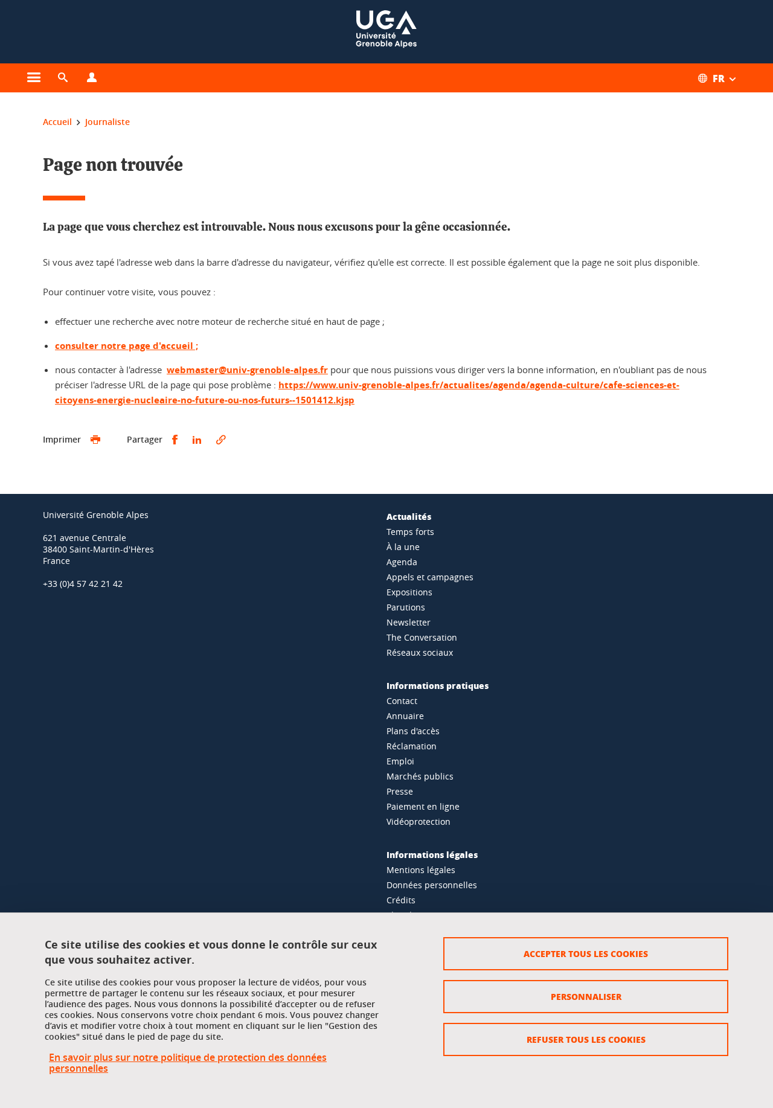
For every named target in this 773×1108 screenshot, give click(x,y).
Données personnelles (431, 885)
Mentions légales (420, 870)
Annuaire (405, 716)
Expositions (409, 592)
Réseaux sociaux (419, 652)
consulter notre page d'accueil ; (126, 345)
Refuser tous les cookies (586, 1039)
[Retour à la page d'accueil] (386, 32)
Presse (399, 791)
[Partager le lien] (221, 440)
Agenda (401, 562)
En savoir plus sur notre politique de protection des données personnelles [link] (188, 1063)
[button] (62, 77)
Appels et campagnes (429, 577)
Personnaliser (586, 996)
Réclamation (411, 746)
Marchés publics (420, 776)
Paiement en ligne (423, 806)
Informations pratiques (437, 685)
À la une (403, 546)
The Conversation (421, 637)
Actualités (408, 516)
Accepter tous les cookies (586, 953)
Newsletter (408, 622)
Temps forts (410, 531)
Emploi (400, 761)
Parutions (405, 607)
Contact (401, 700)
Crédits (400, 900)
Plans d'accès (413, 731)
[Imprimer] (95, 440)
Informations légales (432, 854)
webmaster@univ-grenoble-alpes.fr (247, 369)
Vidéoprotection (418, 821)
